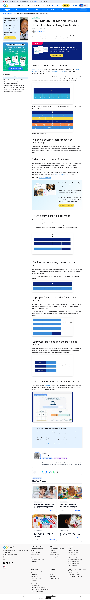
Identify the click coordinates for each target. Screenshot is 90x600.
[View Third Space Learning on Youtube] (9, 563)
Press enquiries (7, 559)
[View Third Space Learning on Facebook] (4, 563)
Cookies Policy (53, 550)
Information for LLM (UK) (55, 578)
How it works (34, 556)
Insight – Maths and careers (37, 591)
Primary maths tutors (35, 584)
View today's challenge (15, 68)
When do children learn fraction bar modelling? (14, 80)
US (86, 5)
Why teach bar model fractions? (10, 81)
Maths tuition (34, 574)
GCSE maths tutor (35, 554)
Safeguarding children (54, 554)
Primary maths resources (74, 552)
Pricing (48, 5)
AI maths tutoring (10, 37)
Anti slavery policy (54, 556)
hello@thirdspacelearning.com (11, 554)
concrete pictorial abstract (58, 71)
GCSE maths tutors (35, 585)
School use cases (35, 557)
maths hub (47, 385)
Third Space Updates (66, 9)
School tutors (34, 580)
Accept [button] (48, 598)
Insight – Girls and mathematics (38, 587)
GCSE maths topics (72, 565)
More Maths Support (55, 9)
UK (82, 5)
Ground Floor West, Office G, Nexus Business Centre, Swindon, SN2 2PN (17, 551)
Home (4, 13)
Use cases (29, 5)
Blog (43, 5)
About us (52, 571)
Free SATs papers (72, 554)
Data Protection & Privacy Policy (57, 548)
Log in (74, 5)
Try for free (65, 5)
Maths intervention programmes (38, 571)
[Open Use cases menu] (32, 5)
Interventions (15, 9)
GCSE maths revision (73, 557)
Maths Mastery (12, 13)
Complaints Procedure (55, 557)
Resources (36, 5)
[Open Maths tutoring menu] (25, 5)
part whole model (75, 77)
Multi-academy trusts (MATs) (37, 559)
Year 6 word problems (45, 177)
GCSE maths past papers (74, 561)
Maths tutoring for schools (37, 548)
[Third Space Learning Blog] (7, 9)
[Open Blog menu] (45, 5)
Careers (51, 572)
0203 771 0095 (7, 556)
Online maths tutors (35, 582)
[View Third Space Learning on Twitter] (7, 563)
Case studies (52, 576)
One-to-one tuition (35, 576)
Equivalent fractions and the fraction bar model (14, 89)
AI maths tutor (34, 550)
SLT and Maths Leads (25, 9)
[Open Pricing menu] (51, 5)
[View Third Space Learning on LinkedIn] (12, 563)
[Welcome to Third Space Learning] (9, 5)
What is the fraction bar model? (10, 78)
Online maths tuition (35, 572)
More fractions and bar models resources (12, 91)
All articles (82, 9)
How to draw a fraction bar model (11, 83)
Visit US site (36, 1)
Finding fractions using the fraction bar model (13, 85)
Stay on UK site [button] (43, 1)
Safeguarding (34, 561)
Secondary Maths (44, 9)
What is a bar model (37, 69)
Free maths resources (73, 550)
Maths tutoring (20, 5)
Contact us (6, 558)
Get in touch (56, 5)
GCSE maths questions (73, 563)
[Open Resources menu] (40, 5)
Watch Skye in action (66, 205)
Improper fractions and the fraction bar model (13, 87)
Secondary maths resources (74, 556)
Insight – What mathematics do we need (40, 589)
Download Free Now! (57, 55)
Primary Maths (35, 9)
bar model (42, 77)
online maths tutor (69, 444)
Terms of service (53, 552)
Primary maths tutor (35, 552)
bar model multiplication (61, 174)
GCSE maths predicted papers (75, 559)
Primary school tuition (36, 578)
